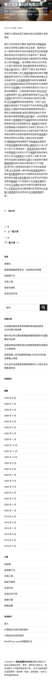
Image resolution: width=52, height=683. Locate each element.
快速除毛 (19, 155)
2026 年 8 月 (10, 397)
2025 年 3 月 (10, 498)
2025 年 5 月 (10, 486)
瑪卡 (43, 76)
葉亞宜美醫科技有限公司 (23, 4)
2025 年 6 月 (10, 480)
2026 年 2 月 (10, 433)
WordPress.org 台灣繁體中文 (18, 641)
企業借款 (11, 192)
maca (42, 94)
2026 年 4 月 (10, 421)
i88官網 (26, 65)
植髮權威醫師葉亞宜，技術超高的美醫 (22, 269)
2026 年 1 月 (10, 439)
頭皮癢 (42, 134)
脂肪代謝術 (9, 287)
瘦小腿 (9, 69)
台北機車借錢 (35, 192)
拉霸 (28, 159)
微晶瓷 (34, 123)
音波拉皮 (8, 587)
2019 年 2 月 (10, 522)
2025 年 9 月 (10, 463)
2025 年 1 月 (10, 510)
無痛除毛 (35, 141)
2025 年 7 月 (10, 474)
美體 (32, 152)
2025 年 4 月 (10, 492)
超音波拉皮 (32, 148)
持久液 (21, 94)
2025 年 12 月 (10, 445)
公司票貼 (15, 184)
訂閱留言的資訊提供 (14, 635)
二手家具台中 (12, 188)
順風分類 (11, 211)
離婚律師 (8, 163)
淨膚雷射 (17, 119)
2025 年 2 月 (10, 504)
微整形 (7, 263)
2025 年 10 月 (10, 457)
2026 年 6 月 (10, 409)
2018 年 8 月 (10, 534)
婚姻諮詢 (11, 141)
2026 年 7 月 (10, 403)
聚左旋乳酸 (27, 116)
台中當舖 (11, 101)
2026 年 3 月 (10, 427)
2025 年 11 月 (10, 451)
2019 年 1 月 (10, 528)
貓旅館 (14, 181)
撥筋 (13, 152)
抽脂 (17, 62)
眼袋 (42, 44)
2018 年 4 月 (10, 545)
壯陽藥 (16, 87)
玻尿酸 (7, 564)
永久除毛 (13, 170)
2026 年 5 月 (10, 415)
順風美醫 (8, 605)
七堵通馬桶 (27, 72)
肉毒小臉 (8, 281)
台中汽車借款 (10, 83)
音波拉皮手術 (10, 293)
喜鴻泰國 (13, 173)
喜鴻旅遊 (35, 170)
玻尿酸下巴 (9, 275)
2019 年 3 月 (10, 516)
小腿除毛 (32, 145)
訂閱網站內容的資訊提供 (16, 629)
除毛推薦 (13, 145)
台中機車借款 (22, 80)
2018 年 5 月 (10, 539)
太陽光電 (37, 181)
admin (19, 28)
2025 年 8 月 (10, 468)
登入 (6, 623)
